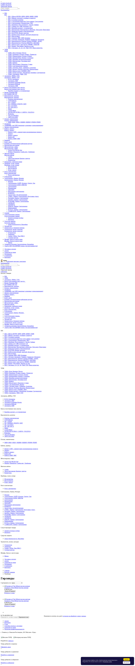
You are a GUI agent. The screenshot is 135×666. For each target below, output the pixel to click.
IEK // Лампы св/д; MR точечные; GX (20, 26)
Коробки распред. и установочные (19, 91)
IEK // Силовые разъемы (15, 20)
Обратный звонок (6, 6)
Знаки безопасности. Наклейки (18, 224)
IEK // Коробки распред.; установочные (20, 28)
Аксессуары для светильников (17, 195)
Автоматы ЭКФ (13, 81)
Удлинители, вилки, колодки (13, 231)
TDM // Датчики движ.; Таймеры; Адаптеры (22, 67)
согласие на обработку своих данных (74, 616)
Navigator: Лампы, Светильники (18, 198)
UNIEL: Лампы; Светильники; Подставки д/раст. (23, 196)
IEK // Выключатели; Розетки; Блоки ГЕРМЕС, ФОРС (25, 41)
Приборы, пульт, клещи (11, 165)
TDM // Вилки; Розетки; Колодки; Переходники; (23, 69)
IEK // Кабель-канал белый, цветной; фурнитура (23, 34)
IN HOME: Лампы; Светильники (18, 201)
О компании (8, 255)
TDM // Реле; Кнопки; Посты (17, 53)
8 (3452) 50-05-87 (6, 3)
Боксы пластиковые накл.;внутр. (14, 89)
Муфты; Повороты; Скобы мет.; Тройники (21, 152)
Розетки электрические (15, 99)
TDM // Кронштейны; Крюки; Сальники (20, 58)
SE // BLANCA (13, 107)
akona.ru (10, 641)
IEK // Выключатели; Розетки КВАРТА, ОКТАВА (23, 43)
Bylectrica (11, 114)
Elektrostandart (12, 208)
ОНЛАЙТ (11, 190)
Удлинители (12, 232)
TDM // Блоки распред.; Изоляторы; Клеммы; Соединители (26, 72)
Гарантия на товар (10, 252)
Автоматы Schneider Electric (16, 82)
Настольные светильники (16, 191)
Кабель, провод (9, 130)
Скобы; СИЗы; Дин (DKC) (16, 236)
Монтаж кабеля (9, 155)
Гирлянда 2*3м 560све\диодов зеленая (16, 588)
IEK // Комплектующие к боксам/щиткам (21, 31)
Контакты (7, 257)
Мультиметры (12, 166)
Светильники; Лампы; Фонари (14, 180)
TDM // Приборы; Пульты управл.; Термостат (22, 54)
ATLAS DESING (13, 115)
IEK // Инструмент (14, 36)
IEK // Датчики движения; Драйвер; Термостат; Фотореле (26, 39)
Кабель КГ (11, 137)
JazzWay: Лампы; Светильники (18, 199)
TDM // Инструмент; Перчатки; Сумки (20, 64)
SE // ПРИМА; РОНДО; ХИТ (17, 104)
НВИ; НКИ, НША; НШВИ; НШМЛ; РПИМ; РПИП (24, 122)
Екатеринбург (5, 10)
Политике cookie (107, 661)
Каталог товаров (9, 572)
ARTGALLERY (13, 117)
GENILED (11, 203)
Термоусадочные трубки (15, 218)
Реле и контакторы (10, 173)
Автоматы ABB (13, 86)
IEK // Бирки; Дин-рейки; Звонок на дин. (21, 46)
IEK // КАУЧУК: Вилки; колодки (18, 33)
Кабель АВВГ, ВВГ (14, 138)
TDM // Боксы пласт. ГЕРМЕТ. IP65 (19, 71)
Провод (10, 133)
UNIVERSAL (12, 100)
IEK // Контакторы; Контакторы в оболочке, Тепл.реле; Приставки (29, 29)
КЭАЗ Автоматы (13, 79)
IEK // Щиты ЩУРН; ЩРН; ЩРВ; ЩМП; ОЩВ (23, 16)
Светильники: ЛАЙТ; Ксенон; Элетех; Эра (21, 183)
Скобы (10, 157)
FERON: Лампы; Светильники (17, 206)
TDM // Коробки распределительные (19, 59)
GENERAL (11, 204)
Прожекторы (12, 188)
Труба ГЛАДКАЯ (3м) (15, 150)
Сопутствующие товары (12, 216)
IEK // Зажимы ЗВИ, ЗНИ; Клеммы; (19, 38)
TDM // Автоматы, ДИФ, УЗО (17, 74)
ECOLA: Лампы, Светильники (17, 209)
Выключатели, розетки (11, 97)
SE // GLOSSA (12, 105)
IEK (5, 15)
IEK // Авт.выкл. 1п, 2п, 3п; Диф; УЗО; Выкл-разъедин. (25, 48)
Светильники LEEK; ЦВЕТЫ (17, 185)
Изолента (11, 219)
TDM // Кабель (12, 62)
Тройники (11, 234)
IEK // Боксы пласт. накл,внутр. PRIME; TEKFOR (23, 44)
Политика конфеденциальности (14, 629)
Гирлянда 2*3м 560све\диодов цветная (16, 601)
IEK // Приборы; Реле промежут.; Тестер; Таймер (23, 24)
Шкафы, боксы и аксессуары (13, 241)
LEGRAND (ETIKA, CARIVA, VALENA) (21, 112)
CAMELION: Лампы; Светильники (19, 211)
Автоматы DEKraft (14, 84)
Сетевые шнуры (13, 237)
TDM (6, 51)
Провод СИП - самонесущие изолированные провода (25, 132)
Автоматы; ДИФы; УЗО (11, 77)
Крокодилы (11, 160)
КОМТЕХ (11, 193)
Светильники (12, 186)
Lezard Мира (12, 110)
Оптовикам (8, 254)
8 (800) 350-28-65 (6, 5)
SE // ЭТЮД (12, 102)
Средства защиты (9, 223)
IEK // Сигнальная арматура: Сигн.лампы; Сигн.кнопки (25, 21)
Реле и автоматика (14, 175)
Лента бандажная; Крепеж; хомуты (19, 158)
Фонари (10, 181)
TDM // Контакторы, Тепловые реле (19, 61)
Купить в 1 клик (9, 593)
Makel (10, 109)
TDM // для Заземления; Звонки (18, 66)
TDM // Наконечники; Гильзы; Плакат (20, 56)
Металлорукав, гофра (11, 148)
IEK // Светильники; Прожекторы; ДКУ (20, 23)
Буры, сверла (12, 170)
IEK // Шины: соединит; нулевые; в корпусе (22, 18)
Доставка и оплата (10, 249)
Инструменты (12, 168)
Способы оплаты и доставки (13, 626)
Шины (10, 242)
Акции (6, 250)
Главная (6, 570)
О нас (6, 624)
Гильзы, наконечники (11, 120)
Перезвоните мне (23, 617)
